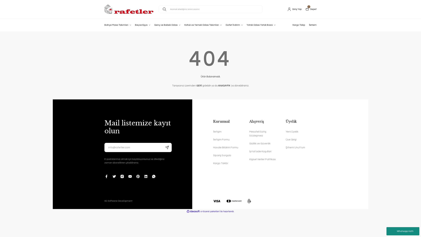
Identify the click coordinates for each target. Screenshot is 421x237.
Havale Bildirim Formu (225, 147)
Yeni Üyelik (292, 131)
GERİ (199, 85)
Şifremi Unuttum (295, 147)
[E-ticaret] (210, 211)
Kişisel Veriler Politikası (262, 159)
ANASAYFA (224, 85)
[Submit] (167, 147)
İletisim (313, 25)
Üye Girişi (291, 139)
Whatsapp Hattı (405, 231)
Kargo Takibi (220, 163)
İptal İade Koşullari (260, 151)
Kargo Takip (299, 25)
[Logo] (129, 9)
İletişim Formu (221, 139)
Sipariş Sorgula (222, 155)
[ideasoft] (193, 211)
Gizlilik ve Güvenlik (260, 143)
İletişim (217, 131)
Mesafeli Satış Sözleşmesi (257, 133)
